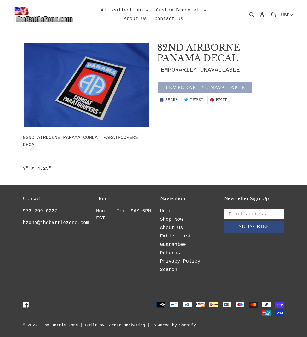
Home (165, 211)
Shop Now (171, 219)
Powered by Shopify (174, 325)
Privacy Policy (180, 261)
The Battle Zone (60, 325)
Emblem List (176, 236)
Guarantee (173, 244)
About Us (171, 227)
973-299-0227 (40, 211)
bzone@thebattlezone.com (56, 222)
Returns (170, 253)
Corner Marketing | (128, 325)
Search (168, 269)
